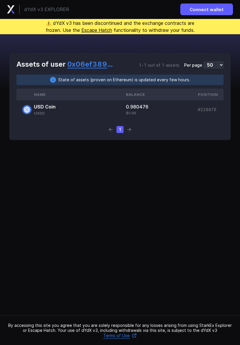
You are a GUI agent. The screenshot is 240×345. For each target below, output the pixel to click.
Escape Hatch (96, 30)
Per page (193, 65)
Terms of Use (116, 335)
